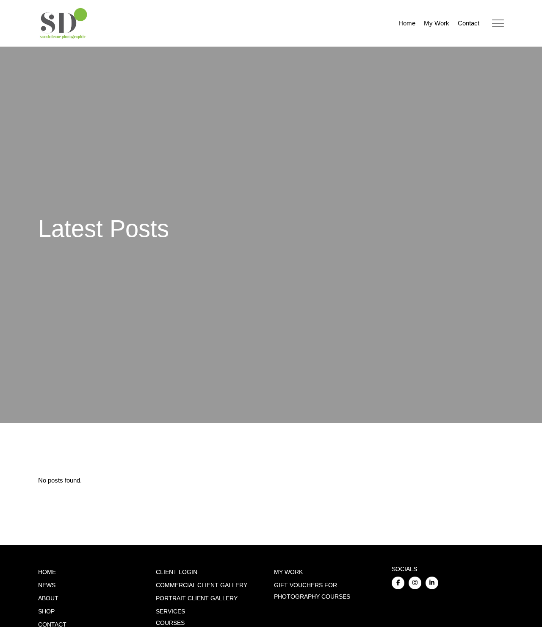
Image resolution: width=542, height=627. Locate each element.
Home (406, 23)
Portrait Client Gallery (197, 598)
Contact (468, 23)
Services (170, 611)
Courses (170, 623)
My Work (436, 23)
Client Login (176, 572)
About (48, 598)
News (46, 585)
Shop (46, 611)
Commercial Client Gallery (201, 585)
